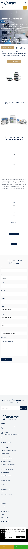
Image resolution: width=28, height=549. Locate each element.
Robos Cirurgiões (4, 477)
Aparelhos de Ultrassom (6, 442)
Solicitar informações (14, 233)
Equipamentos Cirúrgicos (6, 456)
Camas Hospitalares (5, 447)
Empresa (3, 298)
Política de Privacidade (16, 535)
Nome (2, 267)
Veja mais (14, 243)
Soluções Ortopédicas (5, 480)
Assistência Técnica (5, 491)
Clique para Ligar (8, 429)
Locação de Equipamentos (6, 494)
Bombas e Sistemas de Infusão (7, 445)
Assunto (3, 329)
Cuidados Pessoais (5, 453)
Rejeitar (10, 537)
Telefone (3, 290)
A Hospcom (3, 503)
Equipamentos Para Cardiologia (7, 464)
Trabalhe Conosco (5, 511)
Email (2, 282)
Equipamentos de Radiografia (7, 458)
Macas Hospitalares (5, 472)
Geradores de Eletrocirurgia (7, 469)
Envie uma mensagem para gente (11, 434)
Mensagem (3, 337)
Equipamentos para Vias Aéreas (8, 466)
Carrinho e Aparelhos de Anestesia (8, 450)
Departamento (4, 322)
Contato (2, 514)
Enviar (6, 359)
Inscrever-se (23, 408)
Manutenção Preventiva (6, 489)
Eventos (2, 508)
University (3, 506)
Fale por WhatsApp (21, 546)
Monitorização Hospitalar (6, 475)
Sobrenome (3, 274)
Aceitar (20, 537)
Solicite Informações (7, 47)
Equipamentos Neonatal (6, 461)
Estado (2, 306)
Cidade (2, 314)
